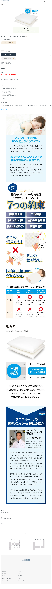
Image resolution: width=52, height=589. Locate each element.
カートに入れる (9, 54)
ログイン (19, 573)
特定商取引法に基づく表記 (5, 62)
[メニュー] (50, 1)
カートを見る (20, 575)
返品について (4, 575)
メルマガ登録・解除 (21, 580)
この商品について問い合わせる (6, 63)
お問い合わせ (20, 578)
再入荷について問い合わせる (8, 58)
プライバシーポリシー (5, 580)
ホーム (2, 4)
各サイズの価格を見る (8, 42)
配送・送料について (5, 573)
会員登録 (19, 571)
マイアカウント (20, 570)
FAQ (18, 576)
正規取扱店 (4, 571)
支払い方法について (5, 576)
